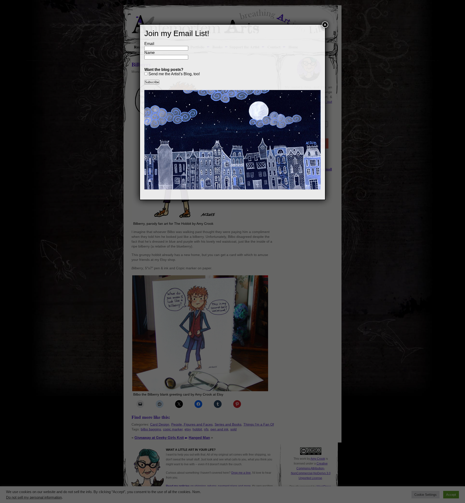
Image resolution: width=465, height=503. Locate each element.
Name (149, 53)
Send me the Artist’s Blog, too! (173, 74)
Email (149, 44)
